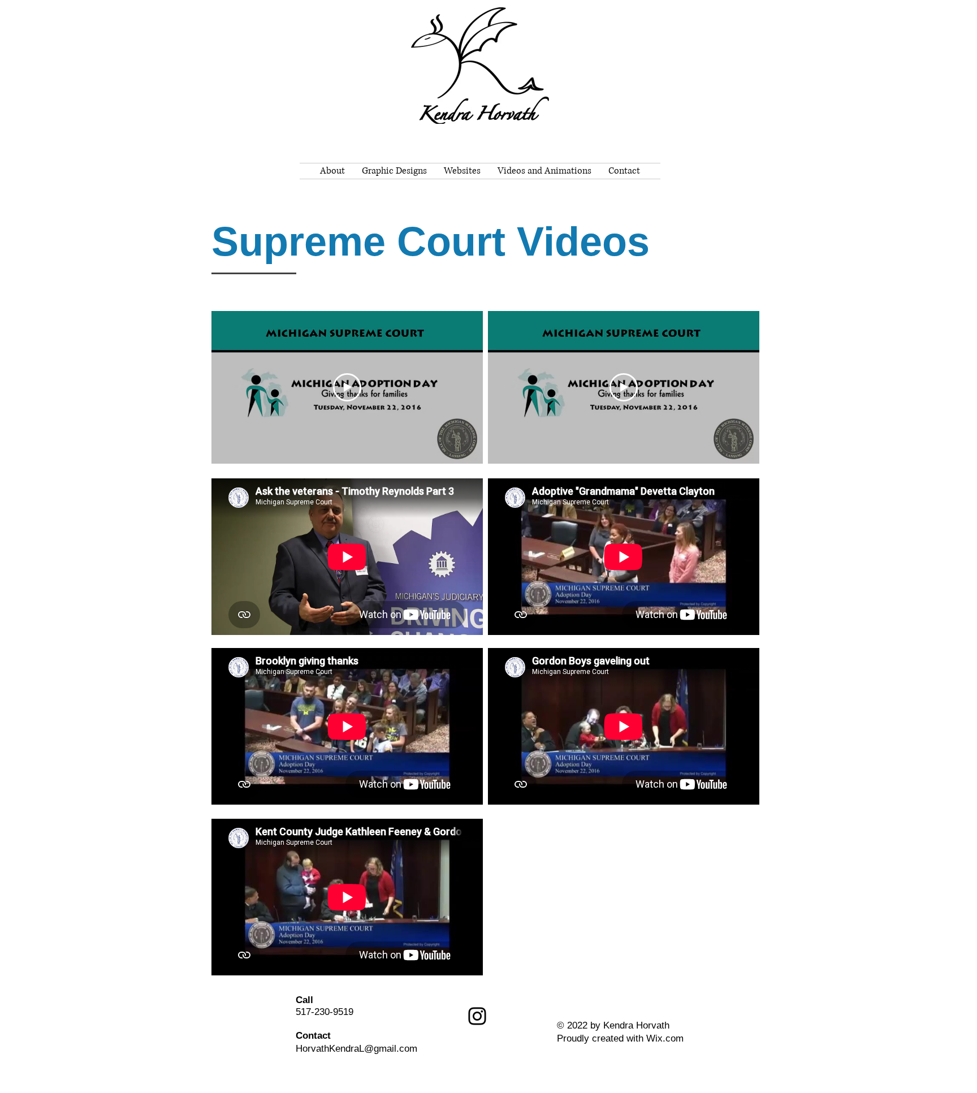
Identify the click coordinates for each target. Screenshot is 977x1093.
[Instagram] (477, 1016)
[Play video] (347, 387)
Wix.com (665, 1038)
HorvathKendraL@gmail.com (356, 1048)
